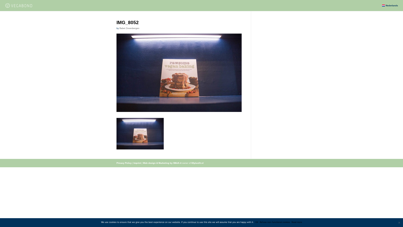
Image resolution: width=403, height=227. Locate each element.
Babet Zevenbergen (129, 28)
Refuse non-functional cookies (275, 222)
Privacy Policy (124, 163)
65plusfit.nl (197, 163)
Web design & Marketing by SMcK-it (162, 163)
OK (256, 222)
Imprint (137, 163)
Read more (297, 222)
